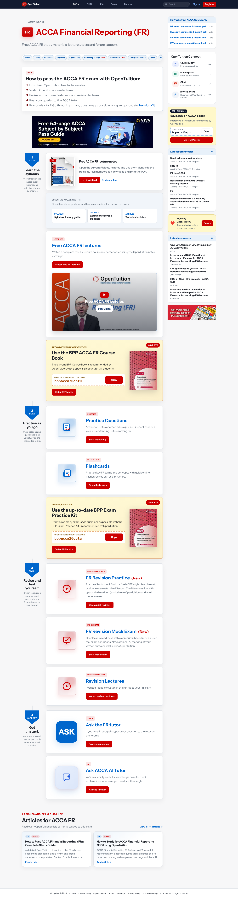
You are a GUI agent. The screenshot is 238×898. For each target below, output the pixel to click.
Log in (176, 893)
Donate (207, 223)
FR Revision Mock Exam (111, 631)
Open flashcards (98, 485)
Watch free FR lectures (67, 264)
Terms (185, 893)
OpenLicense (99, 893)
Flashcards (98, 466)
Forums (128, 4)
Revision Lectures (105, 681)
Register (209, 4)
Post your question (99, 744)
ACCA (76, 4)
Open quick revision (99, 605)
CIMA (89, 4)
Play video (104, 308)
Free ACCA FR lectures (76, 245)
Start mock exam (98, 654)
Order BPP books (64, 392)
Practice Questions (106, 420)
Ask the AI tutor (97, 789)
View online (111, 180)
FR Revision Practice (108, 578)
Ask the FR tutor (103, 725)
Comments (165, 893)
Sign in (196, 4)
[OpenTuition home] (32, 4)
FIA (102, 4)
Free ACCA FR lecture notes (98, 161)
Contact (73, 893)
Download (91, 180)
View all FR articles (151, 826)
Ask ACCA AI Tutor (106, 770)
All (212, 151)
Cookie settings (150, 893)
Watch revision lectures (101, 696)
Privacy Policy (134, 893)
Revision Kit (147, 105)
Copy (114, 379)
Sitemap (121, 893)
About (111, 893)
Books (114, 4)
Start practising (97, 439)
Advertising (85, 893)
